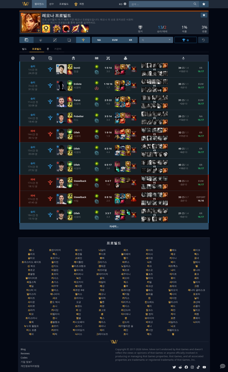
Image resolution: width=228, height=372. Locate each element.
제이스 (125, 306)
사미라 (173, 282)
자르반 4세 (78, 290)
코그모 (102, 310)
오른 (173, 318)
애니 (31, 250)
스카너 (78, 326)
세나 (149, 326)
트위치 (54, 274)
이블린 (54, 270)
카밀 (149, 282)
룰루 (126, 286)
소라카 (31, 310)
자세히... (114, 226)
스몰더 (196, 306)
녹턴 (78, 278)
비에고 (149, 322)
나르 (149, 262)
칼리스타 (173, 302)
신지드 (54, 266)
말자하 (102, 298)
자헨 (196, 314)
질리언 (54, 262)
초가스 (54, 282)
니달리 (102, 250)
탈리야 (149, 278)
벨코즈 (149, 274)
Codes (24, 357)
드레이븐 (126, 290)
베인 (78, 314)
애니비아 (55, 294)
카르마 (54, 330)
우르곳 (31, 270)
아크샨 (149, 286)
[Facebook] (186, 367)
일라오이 (173, 290)
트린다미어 (55, 250)
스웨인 (78, 258)
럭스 (102, 318)
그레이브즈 (102, 334)
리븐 (102, 306)
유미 (173, 278)
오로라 (196, 294)
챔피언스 (39, 3)
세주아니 (126, 274)
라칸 (173, 310)
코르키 (54, 326)
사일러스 (173, 322)
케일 (31, 286)
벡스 (196, 254)
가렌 (102, 290)
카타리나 (78, 274)
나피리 (196, 322)
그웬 (196, 286)
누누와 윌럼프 (31, 326)
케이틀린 (78, 262)
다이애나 (126, 314)
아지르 (173, 274)
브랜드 (78, 306)
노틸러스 (126, 266)
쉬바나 (102, 326)
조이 (126, 334)
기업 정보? (26, 361)
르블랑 (31, 274)
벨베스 (149, 290)
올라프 (31, 254)
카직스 (125, 298)
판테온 (102, 266)
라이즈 (31, 298)
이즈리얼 (102, 270)
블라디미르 (31, 278)
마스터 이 (31, 290)
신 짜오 (31, 266)
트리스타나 (31, 318)
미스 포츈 (31, 330)
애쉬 (31, 334)
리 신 (78, 310)
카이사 (149, 254)
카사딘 (54, 310)
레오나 (102, 294)
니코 (173, 326)
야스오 (149, 270)
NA (99, 40)
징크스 (149, 310)
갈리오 (31, 258)
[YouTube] (204, 367)
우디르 (102, 254)
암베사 (196, 262)
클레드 (173, 250)
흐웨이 (196, 318)
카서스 (54, 278)
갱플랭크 (55, 322)
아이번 (173, 298)
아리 (102, 330)
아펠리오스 (173, 330)
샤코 (55, 298)
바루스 (125, 262)
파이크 (196, 250)
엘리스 (78, 294)
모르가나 (55, 258)
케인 (126, 330)
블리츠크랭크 (79, 266)
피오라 (125, 278)
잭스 (55, 254)
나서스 (78, 334)
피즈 (126, 250)
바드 (173, 306)
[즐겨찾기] (204, 15)
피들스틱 (31, 282)
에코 (173, 254)
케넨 (102, 286)
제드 (149, 334)
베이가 (78, 250)
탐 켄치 (149, 314)
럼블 (78, 318)
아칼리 (102, 282)
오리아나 (78, 298)
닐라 (196, 298)
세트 (196, 278)
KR (130, 40)
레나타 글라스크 (196, 290)
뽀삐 (102, 258)
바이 (173, 262)
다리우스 (126, 302)
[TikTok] (198, 367)
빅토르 (125, 270)
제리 (149, 306)
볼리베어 (126, 254)
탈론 (102, 302)
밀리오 (196, 310)
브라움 (149, 294)
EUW (115, 40)
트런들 (78, 254)
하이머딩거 (78, 330)
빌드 (24, 48)
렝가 (126, 258)
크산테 (196, 302)
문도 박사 (55, 302)
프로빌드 (36, 48)
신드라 (125, 322)
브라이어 (149, 318)
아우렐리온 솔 (126, 326)
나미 (173, 270)
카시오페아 (78, 322)
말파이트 (78, 270)
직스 (126, 282)
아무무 (54, 286)
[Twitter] (174, 367)
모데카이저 (102, 274)
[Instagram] (192, 367)
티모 (31, 314)
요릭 (102, 278)
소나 (55, 306)
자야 (173, 314)
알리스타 (31, 294)
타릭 (55, 334)
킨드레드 (149, 302)
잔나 (55, 318)
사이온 (31, 302)
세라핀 (149, 258)
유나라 (196, 270)
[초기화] (203, 40)
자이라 (149, 250)
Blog (23, 349)
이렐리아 (55, 314)
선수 (51, 3)
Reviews (25, 353)
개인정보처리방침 (30, 366)
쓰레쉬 (173, 286)
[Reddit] (180, 367)
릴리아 (196, 282)
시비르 (31, 306)
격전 (81, 3)
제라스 (102, 322)
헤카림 (125, 294)
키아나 (173, 258)
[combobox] (156, 40)
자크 (149, 266)
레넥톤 (78, 286)
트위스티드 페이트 (31, 262)
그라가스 (102, 262)
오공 (78, 302)
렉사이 (173, 294)
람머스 (54, 290)
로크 (196, 274)
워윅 (31, 322)
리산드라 (126, 310)
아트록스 (173, 266)
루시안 (149, 330)
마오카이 (78, 282)
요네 (196, 258)
